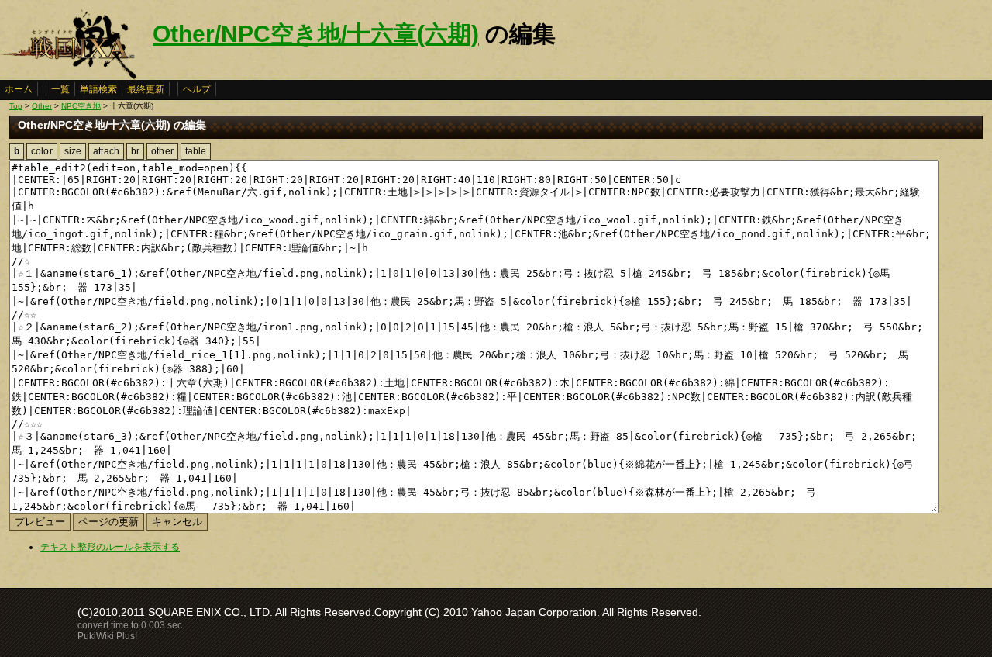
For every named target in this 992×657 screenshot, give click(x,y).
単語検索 (98, 89)
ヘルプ (197, 89)
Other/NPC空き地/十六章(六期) (316, 34)
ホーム (19, 89)
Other (42, 106)
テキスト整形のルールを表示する (110, 546)
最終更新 (145, 89)
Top (15, 106)
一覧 (60, 89)
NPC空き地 (81, 106)
